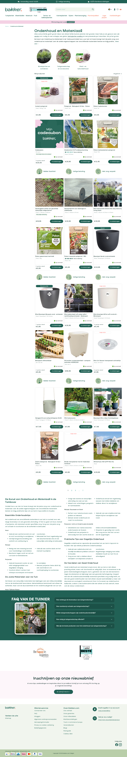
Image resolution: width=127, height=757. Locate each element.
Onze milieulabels (70, 716)
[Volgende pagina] (87, 490)
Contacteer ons (39, 711)
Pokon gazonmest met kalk (44, 256)
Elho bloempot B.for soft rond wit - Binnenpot (105, 315)
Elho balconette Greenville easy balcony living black (108, 209)
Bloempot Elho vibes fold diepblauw (106, 418)
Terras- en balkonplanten (47, 16)
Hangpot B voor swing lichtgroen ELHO (48, 418)
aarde (36, 36)
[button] (51, 9)
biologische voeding (75, 36)
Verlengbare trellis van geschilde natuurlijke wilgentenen (46, 209)
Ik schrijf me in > (63, 692)
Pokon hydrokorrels (100, 106)
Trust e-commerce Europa (73, 722)
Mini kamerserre (69, 418)
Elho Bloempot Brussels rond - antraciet (49, 314)
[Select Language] (110, 10)
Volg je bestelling (104, 711)
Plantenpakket (93, 16)
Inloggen (37, 716)
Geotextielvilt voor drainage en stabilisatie (75, 209)
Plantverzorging (80, 16)
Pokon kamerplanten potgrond (104, 150)
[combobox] (75, 9)
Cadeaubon (39, 150)
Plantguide (67, 731)
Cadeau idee (68, 734)
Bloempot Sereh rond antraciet (104, 256)
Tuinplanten (9, 16)
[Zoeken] (93, 9)
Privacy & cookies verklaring (44, 725)
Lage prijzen (104, 16)
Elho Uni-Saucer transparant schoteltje (107, 360)
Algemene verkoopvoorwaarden (45, 719)
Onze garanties (69, 713)
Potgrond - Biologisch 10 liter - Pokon (77, 106)
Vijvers (71, 16)
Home (6, 26)
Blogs (65, 728)
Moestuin (29, 16)
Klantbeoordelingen (70, 719)
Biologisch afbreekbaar (43, 360)
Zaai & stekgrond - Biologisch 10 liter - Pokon (48, 462)
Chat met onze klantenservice (109, 720)
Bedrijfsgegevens (40, 728)
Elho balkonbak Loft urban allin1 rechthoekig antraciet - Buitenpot (76, 315)
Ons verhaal (68, 711)
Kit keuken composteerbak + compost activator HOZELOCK (77, 361)
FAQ (35, 713)
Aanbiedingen (115, 16)
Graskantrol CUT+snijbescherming (76, 150)
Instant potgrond (41, 106)
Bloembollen (19, 16)
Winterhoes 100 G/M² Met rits (104, 462)
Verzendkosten (69, 725)
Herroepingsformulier (41, 722)
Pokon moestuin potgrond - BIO (75, 256)
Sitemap (8, 718)
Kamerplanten (62, 16)
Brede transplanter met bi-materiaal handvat (77, 462)
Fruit (35, 16)
